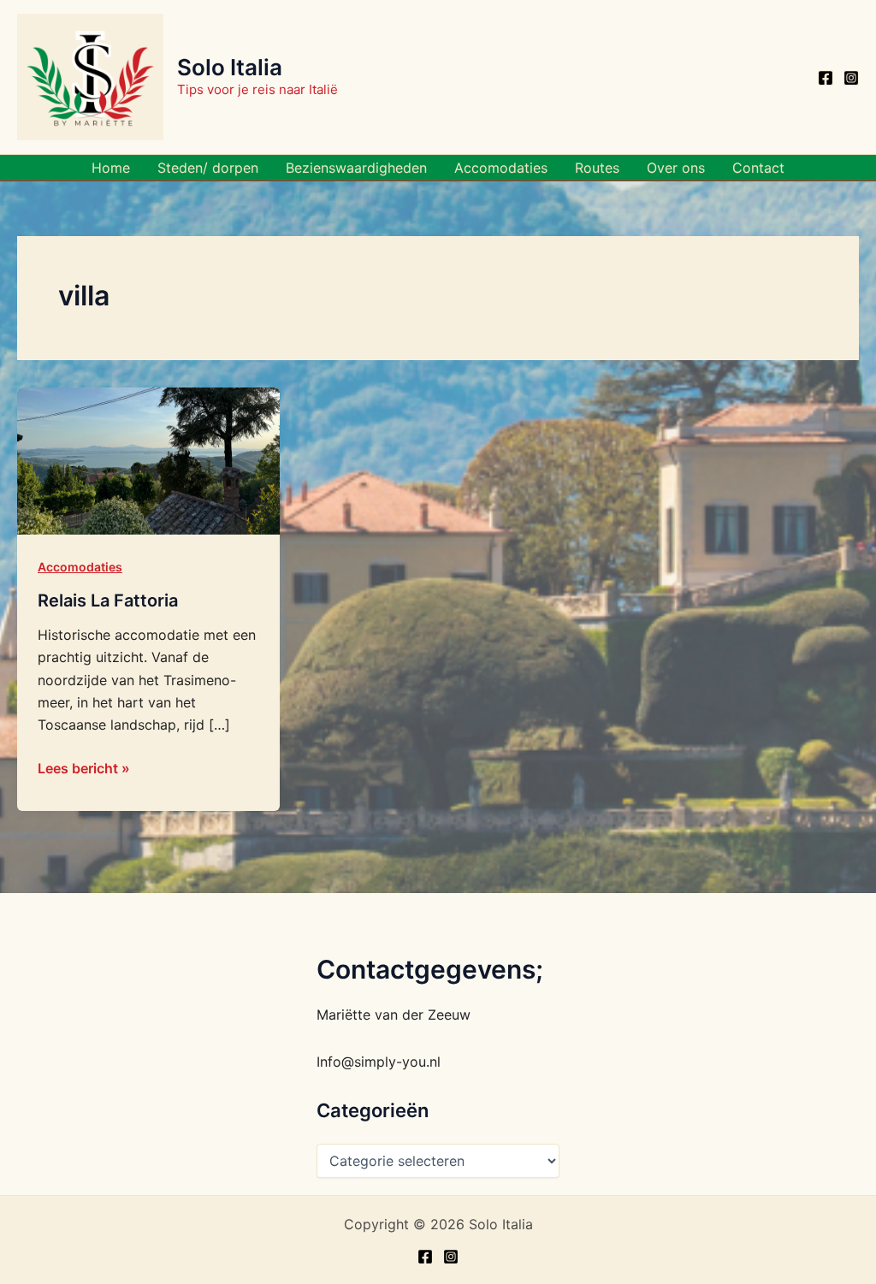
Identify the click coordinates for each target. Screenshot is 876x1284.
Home (111, 167)
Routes (597, 167)
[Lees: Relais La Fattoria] (148, 459)
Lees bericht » (84, 767)
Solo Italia (229, 67)
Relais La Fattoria (108, 600)
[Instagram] (851, 78)
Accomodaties (501, 167)
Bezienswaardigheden (356, 167)
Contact (758, 167)
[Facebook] (825, 78)
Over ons (676, 167)
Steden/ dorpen (207, 167)
